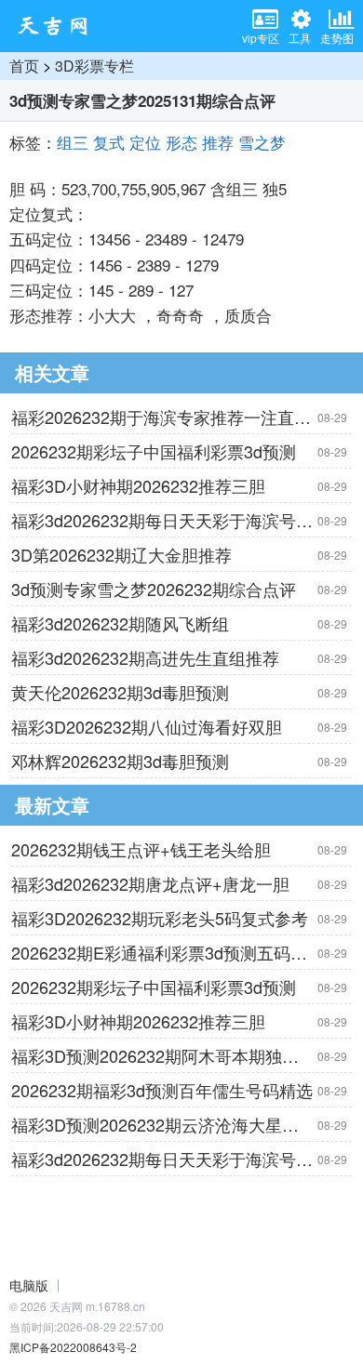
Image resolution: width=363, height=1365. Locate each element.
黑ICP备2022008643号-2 (73, 1347)
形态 (181, 141)
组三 (72, 141)
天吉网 (58, 26)
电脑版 (28, 1285)
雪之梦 (262, 141)
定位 (145, 141)
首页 (24, 65)
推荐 (218, 141)
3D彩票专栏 (94, 65)
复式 (109, 141)
